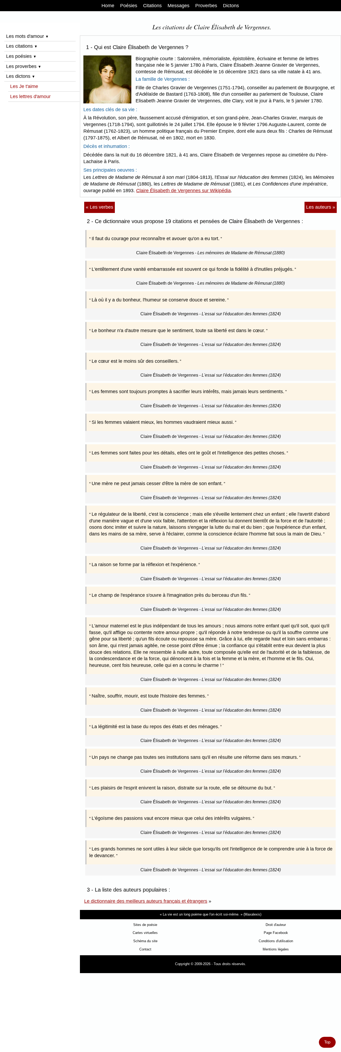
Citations (152, 5)
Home (108, 5)
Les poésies (21, 56)
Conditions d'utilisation (276, 941)
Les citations (22, 46)
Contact (145, 949)
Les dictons (20, 76)
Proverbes (206, 5)
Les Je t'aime (24, 86)
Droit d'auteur (276, 925)
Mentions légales (276, 949)
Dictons (231, 5)
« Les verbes (99, 207)
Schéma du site (145, 941)
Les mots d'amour (27, 36)
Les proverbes (23, 66)
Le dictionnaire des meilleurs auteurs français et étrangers (145, 901)
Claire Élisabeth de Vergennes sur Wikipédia (183, 190)
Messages (178, 5)
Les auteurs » (320, 207)
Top (327, 1042)
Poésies (128, 5)
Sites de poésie (145, 925)
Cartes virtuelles (145, 933)
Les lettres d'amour (30, 96)
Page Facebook (276, 933)
